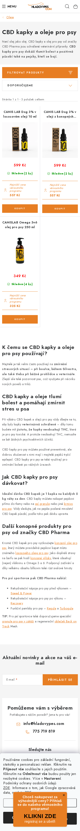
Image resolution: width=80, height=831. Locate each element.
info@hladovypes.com (43, 723)
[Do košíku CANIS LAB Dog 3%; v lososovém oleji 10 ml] (20, 208)
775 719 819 (44, 731)
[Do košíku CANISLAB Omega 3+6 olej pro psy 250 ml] (20, 319)
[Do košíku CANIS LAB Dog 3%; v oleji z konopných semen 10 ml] (60, 209)
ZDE (6, 787)
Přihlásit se (60, 680)
